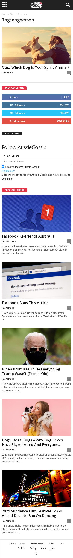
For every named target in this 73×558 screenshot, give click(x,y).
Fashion (22, 548)
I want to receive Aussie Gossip (22, 167)
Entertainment (37, 543)
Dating (33, 548)
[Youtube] (17, 156)
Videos (52, 543)
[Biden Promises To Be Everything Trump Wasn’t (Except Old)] (36, 346)
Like (66, 97)
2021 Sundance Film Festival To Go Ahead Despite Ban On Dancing (32, 513)
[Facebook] (4, 156)
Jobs (53, 548)
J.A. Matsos (8, 241)
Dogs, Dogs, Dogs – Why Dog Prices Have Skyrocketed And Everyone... (32, 442)
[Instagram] (8, 156)
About (44, 548)
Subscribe (63, 120)
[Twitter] (13, 156)
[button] (67, 5)
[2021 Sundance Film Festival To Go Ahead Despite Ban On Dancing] (36, 488)
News (22, 543)
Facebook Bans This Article (25, 302)
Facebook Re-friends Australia (28, 236)
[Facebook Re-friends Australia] (36, 213)
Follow (64, 105)
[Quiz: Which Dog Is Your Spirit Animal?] (36, 45)
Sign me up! (8, 170)
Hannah (6, 72)
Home (4, 14)
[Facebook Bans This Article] (36, 280)
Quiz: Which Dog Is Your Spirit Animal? (35, 67)
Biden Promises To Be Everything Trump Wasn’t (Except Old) (31, 371)
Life (61, 543)
